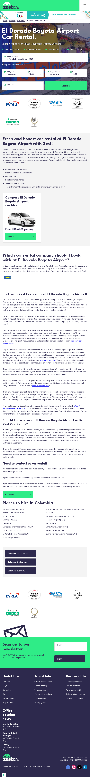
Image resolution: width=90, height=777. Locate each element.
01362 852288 (81, 757)
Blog (4, 694)
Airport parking (40, 686)
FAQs (5, 686)
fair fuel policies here (40, 385)
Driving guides (40, 702)
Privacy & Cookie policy (75, 694)
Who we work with (73, 690)
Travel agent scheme (75, 681)
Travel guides (40, 698)
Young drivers (40, 690)
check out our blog (48, 360)
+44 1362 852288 (80, 760)
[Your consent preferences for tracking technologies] (4, 775)
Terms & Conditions (74, 698)
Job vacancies (8, 698)
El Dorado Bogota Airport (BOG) (16, 534)
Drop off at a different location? (15, 65)
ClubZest (6, 681)
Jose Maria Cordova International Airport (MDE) (65, 509)
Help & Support (9, 702)
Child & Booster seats (43, 681)
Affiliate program (73, 686)
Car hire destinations (43, 694)
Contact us (7, 690)
